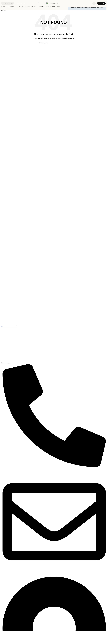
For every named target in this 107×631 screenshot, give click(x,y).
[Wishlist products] (94, 3)
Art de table (4, 352)
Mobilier (3, 358)
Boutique (3, 360)
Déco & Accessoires (6, 355)
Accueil (3, 340)
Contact (3, 346)
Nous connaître (5, 343)
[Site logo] (52, 3)
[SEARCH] (38, 2)
